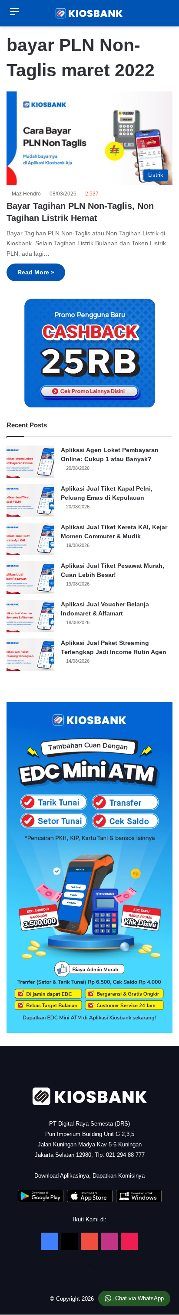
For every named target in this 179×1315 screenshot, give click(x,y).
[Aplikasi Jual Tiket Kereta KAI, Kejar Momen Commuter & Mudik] (30, 539)
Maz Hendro (27, 194)
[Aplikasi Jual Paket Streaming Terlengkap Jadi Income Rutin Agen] (30, 654)
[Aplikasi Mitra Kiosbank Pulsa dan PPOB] (40, 1200)
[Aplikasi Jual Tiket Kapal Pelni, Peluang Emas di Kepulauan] (30, 500)
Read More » (35, 272)
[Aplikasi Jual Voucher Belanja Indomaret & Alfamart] (30, 616)
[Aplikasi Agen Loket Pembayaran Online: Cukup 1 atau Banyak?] (30, 462)
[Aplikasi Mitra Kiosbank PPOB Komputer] (139, 1200)
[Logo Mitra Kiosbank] (89, 13)
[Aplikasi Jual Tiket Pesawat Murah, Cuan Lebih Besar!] (30, 577)
